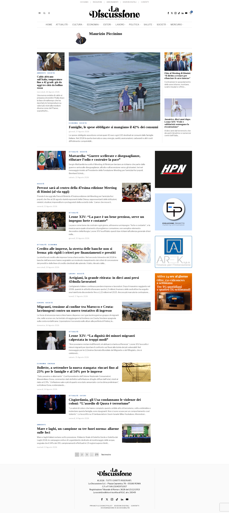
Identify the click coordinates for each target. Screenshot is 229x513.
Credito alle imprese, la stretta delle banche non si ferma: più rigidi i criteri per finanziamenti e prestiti (76, 250)
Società (83, 123)
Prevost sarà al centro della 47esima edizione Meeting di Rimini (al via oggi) (77, 190)
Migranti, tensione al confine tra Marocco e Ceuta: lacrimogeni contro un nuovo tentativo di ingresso (75, 308)
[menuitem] (84, 2)
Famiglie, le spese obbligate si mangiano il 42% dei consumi (113, 127)
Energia (51, 363)
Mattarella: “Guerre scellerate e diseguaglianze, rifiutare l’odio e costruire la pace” (104, 158)
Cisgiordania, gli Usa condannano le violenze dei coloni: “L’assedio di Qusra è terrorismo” (105, 401)
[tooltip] (168, 13)
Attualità (73, 152)
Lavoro (72, 273)
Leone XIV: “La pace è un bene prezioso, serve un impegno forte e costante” (106, 219)
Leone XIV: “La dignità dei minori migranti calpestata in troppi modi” (102, 337)
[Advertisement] (173, 355)
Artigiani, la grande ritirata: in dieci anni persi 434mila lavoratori (104, 279)
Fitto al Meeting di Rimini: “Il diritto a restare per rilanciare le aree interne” (177, 75)
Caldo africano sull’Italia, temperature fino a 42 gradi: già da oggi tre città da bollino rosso (50, 82)
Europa (40, 302)
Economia (73, 123)
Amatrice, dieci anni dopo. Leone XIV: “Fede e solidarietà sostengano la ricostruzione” (177, 123)
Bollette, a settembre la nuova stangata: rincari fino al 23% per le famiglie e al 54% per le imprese (77, 369)
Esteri (83, 395)
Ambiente (41, 73)
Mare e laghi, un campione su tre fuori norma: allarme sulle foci (78, 430)
